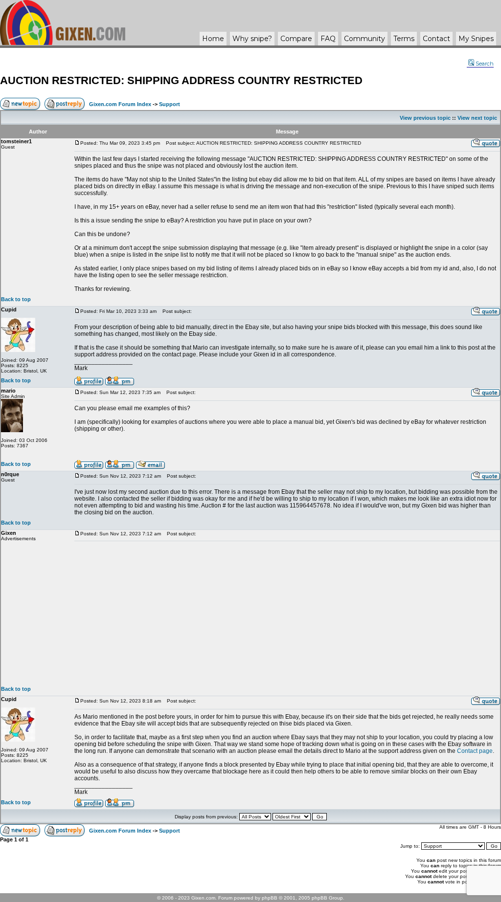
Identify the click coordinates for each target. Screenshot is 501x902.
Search (485, 63)
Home (213, 38)
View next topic (477, 118)
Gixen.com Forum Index (120, 104)
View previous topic (425, 118)
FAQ (328, 38)
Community (364, 38)
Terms (403, 38)
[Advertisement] (287, 613)
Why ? (252, 38)
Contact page (475, 751)
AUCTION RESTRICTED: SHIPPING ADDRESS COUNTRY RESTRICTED (181, 80)
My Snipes (476, 38)
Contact (436, 38)
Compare (296, 38)
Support (169, 104)
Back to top (16, 299)
